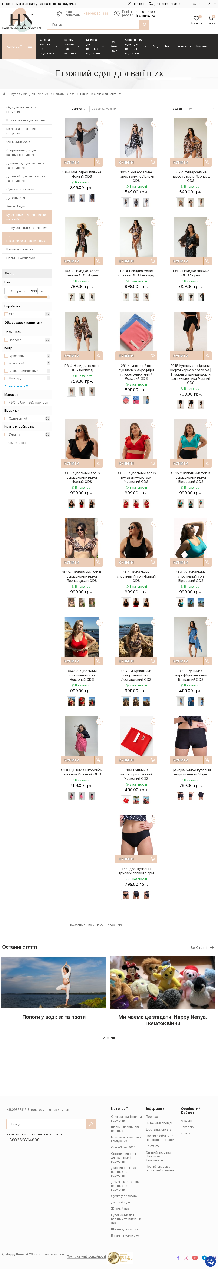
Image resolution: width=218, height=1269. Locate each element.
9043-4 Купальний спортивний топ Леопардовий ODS (136, 675)
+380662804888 (96, 13)
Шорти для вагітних (20, 249)
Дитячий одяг (16, 198)
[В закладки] (99, 124)
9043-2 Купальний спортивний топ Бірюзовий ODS (190, 576)
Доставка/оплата (159, 1129)
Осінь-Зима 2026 (115, 46)
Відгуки (201, 46)
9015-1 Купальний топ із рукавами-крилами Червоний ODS (136, 477)
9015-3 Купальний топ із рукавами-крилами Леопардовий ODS (81, 576)
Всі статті (199, 947)
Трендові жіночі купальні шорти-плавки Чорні (191, 772)
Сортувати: (79, 108)
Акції (155, 46)
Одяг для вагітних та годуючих (47, 46)
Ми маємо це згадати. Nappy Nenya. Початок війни (54, 1020)
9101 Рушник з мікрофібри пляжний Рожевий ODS (81, 772)
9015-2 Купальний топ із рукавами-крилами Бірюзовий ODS (190, 477)
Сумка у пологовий (20, 189)
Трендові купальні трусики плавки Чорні (136, 871)
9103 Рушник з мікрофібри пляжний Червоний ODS (136, 774)
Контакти (184, 46)
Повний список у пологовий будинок (160, 1168)
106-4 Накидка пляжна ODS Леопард (81, 368)
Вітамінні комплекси (20, 258)
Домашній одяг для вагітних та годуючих (26, 178)
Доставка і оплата (167, 4)
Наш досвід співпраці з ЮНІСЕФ (163, 1017)
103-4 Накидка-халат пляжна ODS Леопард (136, 273)
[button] (211, 19)
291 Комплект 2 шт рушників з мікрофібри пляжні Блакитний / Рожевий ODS (136, 372)
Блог (168, 46)
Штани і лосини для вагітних (70, 46)
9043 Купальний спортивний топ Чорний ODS (136, 576)
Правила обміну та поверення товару (160, 1137)
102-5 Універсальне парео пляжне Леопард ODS (191, 176)
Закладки (187, 1127)
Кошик (185, 1133)
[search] (144, 25)
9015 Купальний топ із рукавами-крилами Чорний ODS (82, 477)
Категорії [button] (14, 46)
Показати (177, 108)
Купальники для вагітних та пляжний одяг (42, 94)
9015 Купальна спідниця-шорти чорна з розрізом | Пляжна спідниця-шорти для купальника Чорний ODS (190, 374)
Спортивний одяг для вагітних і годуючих (134, 46)
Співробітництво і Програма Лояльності (159, 1156)
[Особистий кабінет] (212, 4)
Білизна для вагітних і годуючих (93, 46)
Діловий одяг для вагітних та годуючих (25, 165)
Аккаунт (186, 1120)
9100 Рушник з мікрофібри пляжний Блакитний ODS (191, 675)
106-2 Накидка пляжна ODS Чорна (190, 273)
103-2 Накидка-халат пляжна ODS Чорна (82, 273)
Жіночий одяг (16, 206)
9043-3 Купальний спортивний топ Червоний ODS (81, 675)
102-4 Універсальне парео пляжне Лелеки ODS (136, 176)
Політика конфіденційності (86, 1256)
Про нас (138, 4)
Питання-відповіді (159, 1123)
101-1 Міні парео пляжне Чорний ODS (81, 174)
